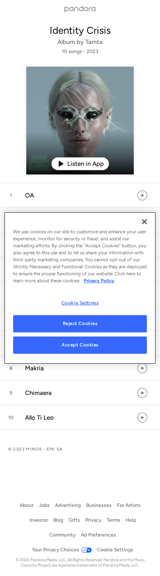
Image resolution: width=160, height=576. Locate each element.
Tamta (94, 42)
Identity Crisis (80, 30)
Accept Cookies (80, 345)
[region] (80, 288)
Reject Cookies (80, 323)
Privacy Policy (99, 280)
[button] (80, 195)
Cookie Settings (80, 302)
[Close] (144, 222)
